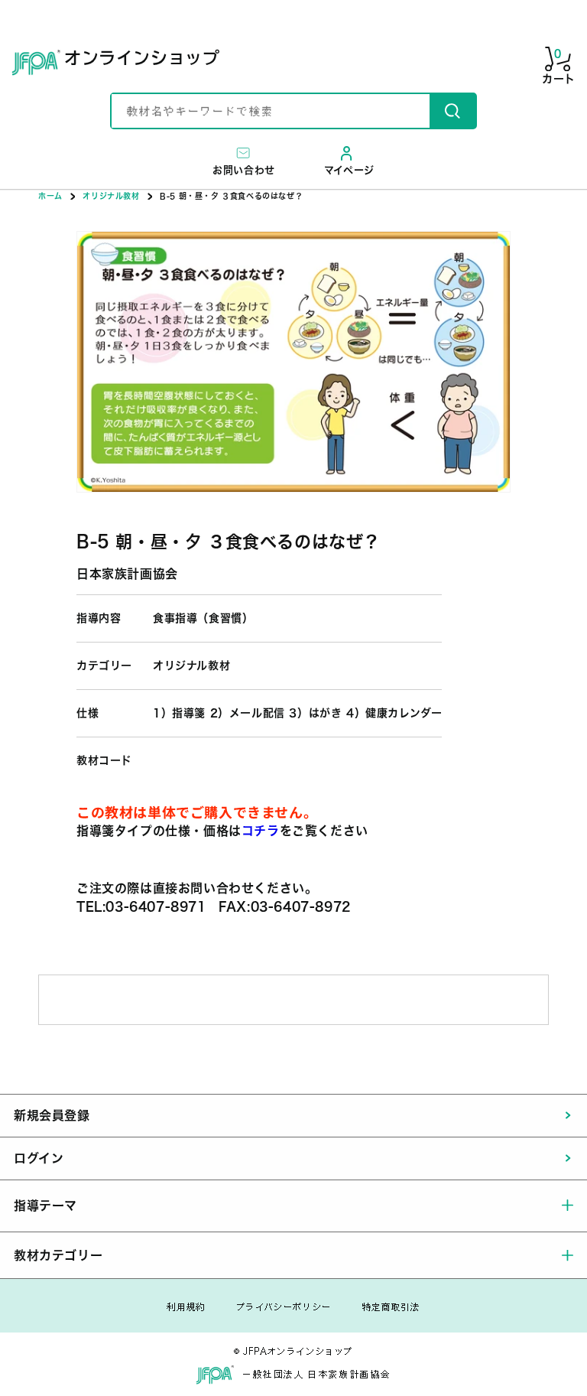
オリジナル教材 (111, 196)
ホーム (50, 196)
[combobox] (271, 111)
